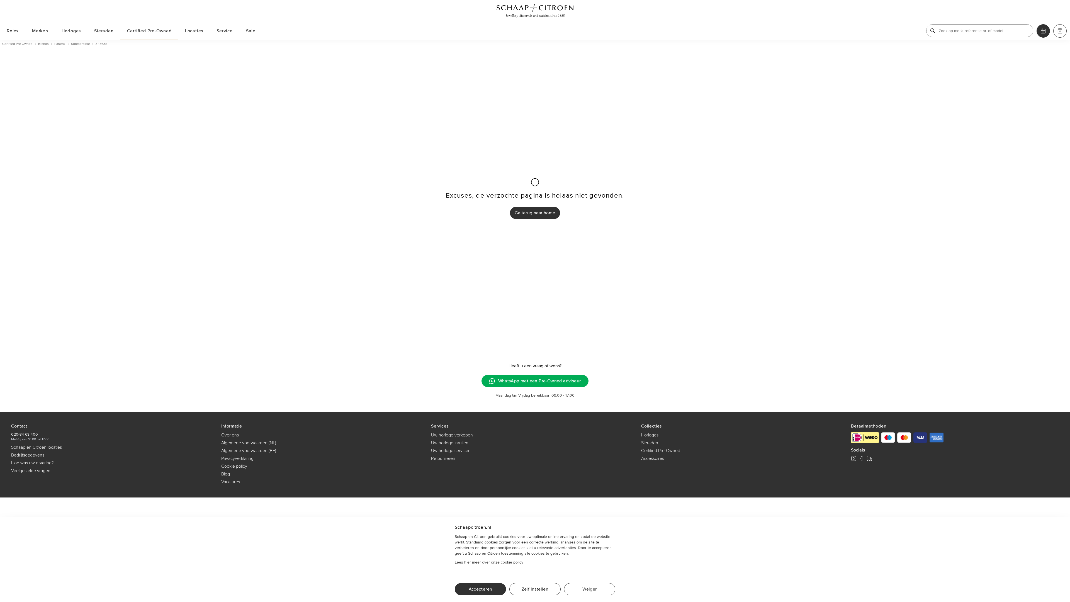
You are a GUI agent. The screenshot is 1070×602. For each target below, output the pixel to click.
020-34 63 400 (24, 434)
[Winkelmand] (1060, 31)
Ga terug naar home (535, 213)
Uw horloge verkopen (452, 435)
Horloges (71, 31)
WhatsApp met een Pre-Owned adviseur (539, 381)
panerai (59, 44)
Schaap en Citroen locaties (36, 447)
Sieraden (103, 31)
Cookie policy (234, 466)
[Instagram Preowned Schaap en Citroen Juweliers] (854, 458)
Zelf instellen (535, 589)
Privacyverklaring (237, 458)
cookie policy (512, 562)
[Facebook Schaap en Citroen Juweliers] (861, 458)
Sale (251, 31)
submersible (80, 44)
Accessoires (652, 458)
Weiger (589, 589)
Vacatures (230, 482)
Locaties (194, 31)
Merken (40, 31)
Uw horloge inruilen (449, 443)
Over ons (230, 435)
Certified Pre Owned (17, 44)
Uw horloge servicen (451, 450)
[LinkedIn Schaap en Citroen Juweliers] (869, 458)
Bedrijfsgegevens (27, 455)
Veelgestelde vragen (30, 471)
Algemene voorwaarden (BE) (248, 450)
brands (43, 44)
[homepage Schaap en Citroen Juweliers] (535, 11)
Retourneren (443, 458)
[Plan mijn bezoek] (1043, 31)
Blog (225, 474)
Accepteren (480, 589)
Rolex (13, 31)
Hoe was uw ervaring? (32, 463)
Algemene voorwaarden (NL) (248, 443)
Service (225, 31)
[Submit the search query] (932, 31)
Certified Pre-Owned (149, 31)
